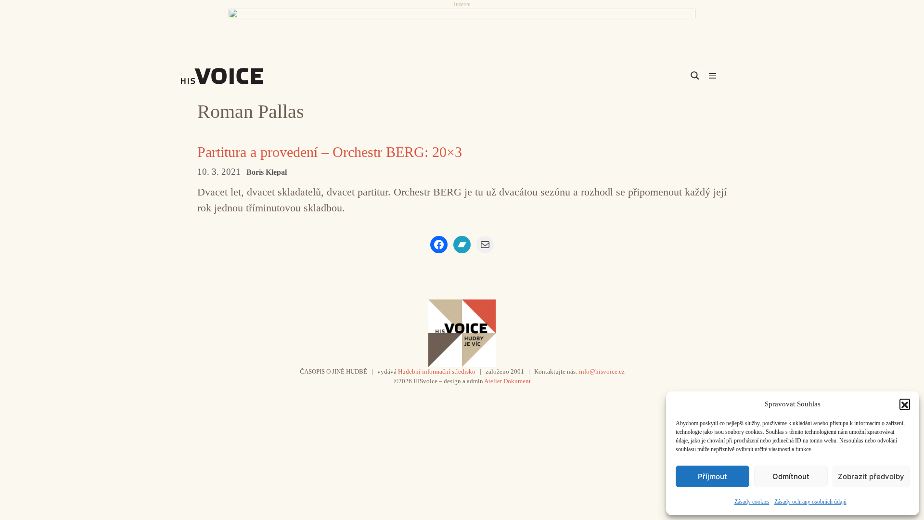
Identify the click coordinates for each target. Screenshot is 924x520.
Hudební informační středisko (436, 371)
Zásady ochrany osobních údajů (810, 501)
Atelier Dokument (507, 381)
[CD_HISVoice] (462, 30)
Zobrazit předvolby (871, 476)
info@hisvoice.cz (602, 371)
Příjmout (712, 476)
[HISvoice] (243, 76)
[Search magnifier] (695, 75)
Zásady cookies (752, 501)
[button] (905, 404)
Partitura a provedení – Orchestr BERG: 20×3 (329, 152)
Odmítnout (790, 476)
